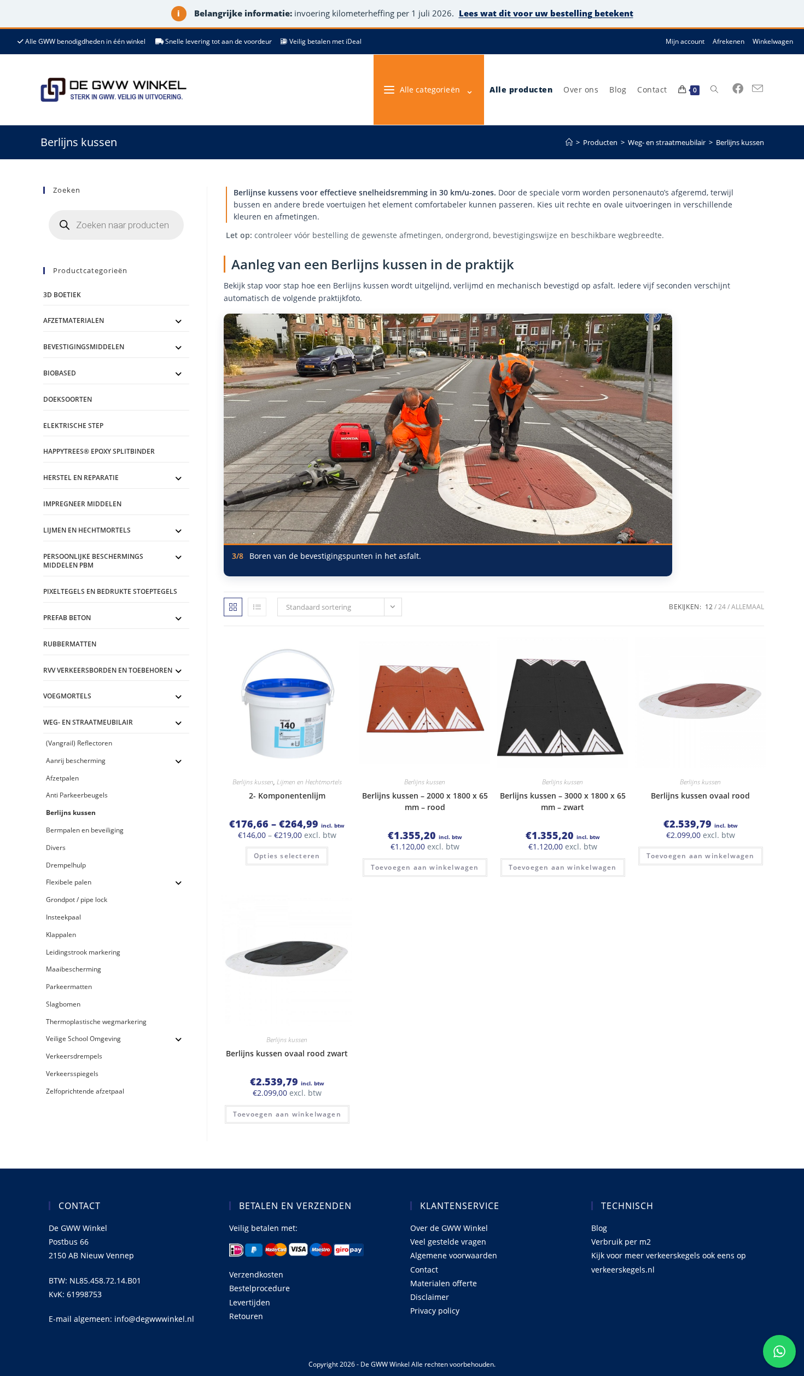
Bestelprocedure (259, 1288)
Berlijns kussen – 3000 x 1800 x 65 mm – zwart (563, 801)
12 (709, 606)
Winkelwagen (773, 41)
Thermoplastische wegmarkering (96, 1021)
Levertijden (249, 1302)
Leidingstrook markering (83, 952)
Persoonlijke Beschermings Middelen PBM (93, 561)
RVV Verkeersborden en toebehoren (107, 670)
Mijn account (685, 41)
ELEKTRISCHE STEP (73, 425)
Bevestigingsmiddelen (83, 346)
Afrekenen (728, 41)
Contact (424, 1269)
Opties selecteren (287, 855)
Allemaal (747, 606)
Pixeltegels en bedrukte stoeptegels (110, 591)
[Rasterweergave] (233, 607)
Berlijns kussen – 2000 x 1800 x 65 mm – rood (425, 801)
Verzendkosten (256, 1274)
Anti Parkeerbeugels (77, 795)
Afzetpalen (62, 778)
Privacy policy (434, 1310)
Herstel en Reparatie (81, 477)
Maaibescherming (73, 969)
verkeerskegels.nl (623, 1269)
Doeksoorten (67, 399)
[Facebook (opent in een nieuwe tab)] (738, 88)
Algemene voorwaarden (453, 1255)
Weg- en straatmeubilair (88, 722)
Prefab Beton (67, 617)
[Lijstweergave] (257, 607)
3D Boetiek (62, 294)
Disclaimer (429, 1297)
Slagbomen (63, 1004)
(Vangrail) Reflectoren (79, 743)
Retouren (246, 1316)
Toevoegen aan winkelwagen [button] (425, 867)
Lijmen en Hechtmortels (309, 782)
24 (722, 606)
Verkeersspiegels (72, 1073)
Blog (599, 1228)
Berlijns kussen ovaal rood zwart (287, 1053)
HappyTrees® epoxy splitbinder (99, 451)
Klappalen (61, 934)
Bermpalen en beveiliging (85, 830)
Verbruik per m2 (621, 1241)
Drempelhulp (66, 865)
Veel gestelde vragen (448, 1241)
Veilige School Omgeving (83, 1038)
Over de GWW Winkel (449, 1228)
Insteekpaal (63, 917)
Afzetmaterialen (73, 320)
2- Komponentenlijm (287, 795)
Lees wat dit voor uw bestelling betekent (546, 13)
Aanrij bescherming (76, 760)
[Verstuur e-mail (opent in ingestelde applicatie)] (757, 89)
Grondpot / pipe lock (76, 899)
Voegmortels (67, 696)
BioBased (59, 373)
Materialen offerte (443, 1283)
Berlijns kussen (740, 142)
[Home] (569, 142)
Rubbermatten (69, 644)
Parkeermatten (69, 986)
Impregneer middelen (82, 503)
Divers (56, 847)
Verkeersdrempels (74, 1056)
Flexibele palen (68, 882)
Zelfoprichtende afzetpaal (85, 1091)
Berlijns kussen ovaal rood (700, 795)
